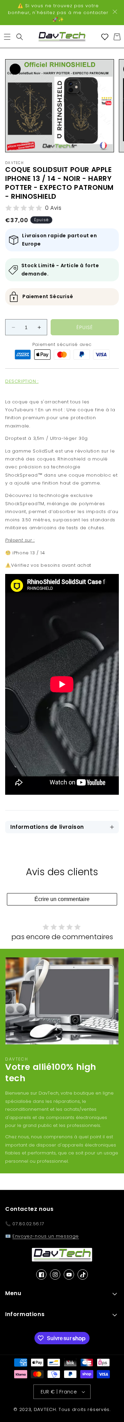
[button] (7, 36)
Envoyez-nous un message (45, 1236)
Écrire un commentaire (62, 899)
